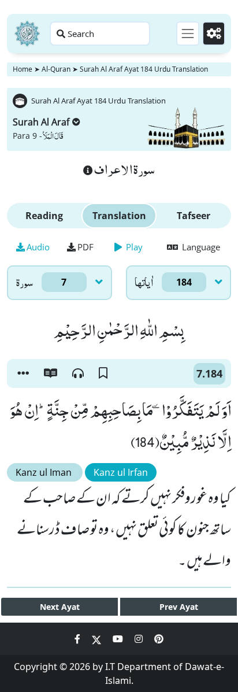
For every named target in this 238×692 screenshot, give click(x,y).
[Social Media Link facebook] (79, 638)
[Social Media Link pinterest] (158, 638)
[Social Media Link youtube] (119, 638)
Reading (44, 215)
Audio (38, 247)
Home (22, 69)
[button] (23, 373)
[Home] (27, 33)
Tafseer (193, 215)
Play (133, 247)
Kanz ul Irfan (121, 472)
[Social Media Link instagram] (140, 638)
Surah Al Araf (41, 122)
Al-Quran (56, 69)
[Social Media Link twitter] (97, 638)
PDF (85, 247)
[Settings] (213, 33)
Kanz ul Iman (45, 472)
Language (200, 247)
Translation (119, 215)
